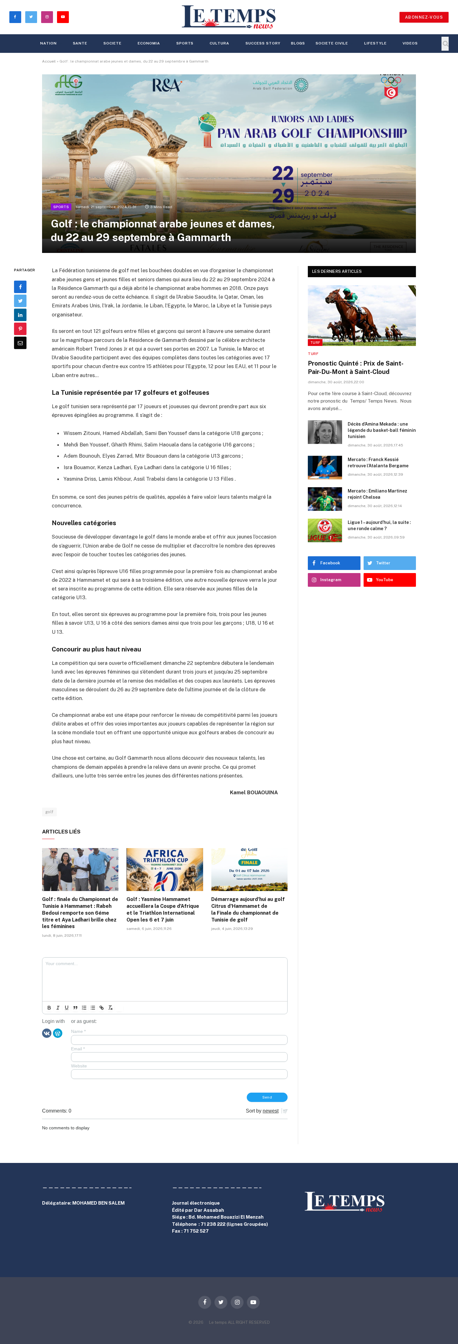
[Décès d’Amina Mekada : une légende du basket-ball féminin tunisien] (325, 432)
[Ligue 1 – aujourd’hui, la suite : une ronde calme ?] (325, 530)
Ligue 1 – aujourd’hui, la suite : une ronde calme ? (379, 525)
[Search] (445, 44)
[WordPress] (57, 1032)
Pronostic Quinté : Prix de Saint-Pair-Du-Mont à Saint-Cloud (355, 368)
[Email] (20, 343)
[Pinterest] (20, 329)
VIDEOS (410, 43)
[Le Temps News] (228, 17)
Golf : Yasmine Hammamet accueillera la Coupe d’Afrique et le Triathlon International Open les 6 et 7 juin (162, 909)
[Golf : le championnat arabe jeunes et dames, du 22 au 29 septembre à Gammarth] (229, 163)
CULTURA (219, 43)
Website (79, 1065)
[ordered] (84, 1007)
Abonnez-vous (424, 17)
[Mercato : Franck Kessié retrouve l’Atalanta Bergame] (325, 467)
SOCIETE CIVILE (332, 43)
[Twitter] (20, 301)
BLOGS (298, 43)
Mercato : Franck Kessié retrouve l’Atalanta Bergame (378, 462)
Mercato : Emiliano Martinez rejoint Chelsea (377, 494)
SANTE (80, 43)
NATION (48, 43)
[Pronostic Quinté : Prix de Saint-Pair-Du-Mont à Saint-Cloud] (362, 315)
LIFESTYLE (375, 43)
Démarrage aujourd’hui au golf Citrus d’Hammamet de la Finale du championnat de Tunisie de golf (248, 909)
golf (49, 812)
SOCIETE (112, 43)
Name (78, 1031)
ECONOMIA (149, 43)
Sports (185, 43)
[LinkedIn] (20, 315)
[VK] (46, 1032)
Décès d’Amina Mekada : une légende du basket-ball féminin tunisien (382, 430)
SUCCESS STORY (263, 43)
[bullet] (92, 1007)
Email (78, 1048)
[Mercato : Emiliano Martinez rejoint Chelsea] (325, 499)
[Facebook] (20, 287)
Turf (315, 342)
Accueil (49, 61)
